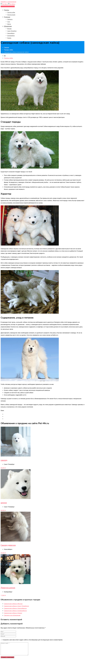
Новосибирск (10, 33)
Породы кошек (11, 14)
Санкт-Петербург (12, 31)
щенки (4, 502)
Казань (9, 38)
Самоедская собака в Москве (13, 604)
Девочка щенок (8, 587)
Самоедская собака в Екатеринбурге (15, 611)
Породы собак (11, 12)
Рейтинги (9, 19)
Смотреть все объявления (12, 615)
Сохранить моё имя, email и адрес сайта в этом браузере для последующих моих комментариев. (33, 640)
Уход (8, 21)
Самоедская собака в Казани (13, 613)
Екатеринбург (11, 35)
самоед (4, 460)
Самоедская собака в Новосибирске (15, 608)
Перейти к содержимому (8, 2)
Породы (6, 10)
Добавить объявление (8, 6)
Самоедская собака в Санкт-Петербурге (16, 606)
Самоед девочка (8, 545)
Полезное (7, 17)
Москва (9, 28)
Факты (9, 24)
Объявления (8, 26)
